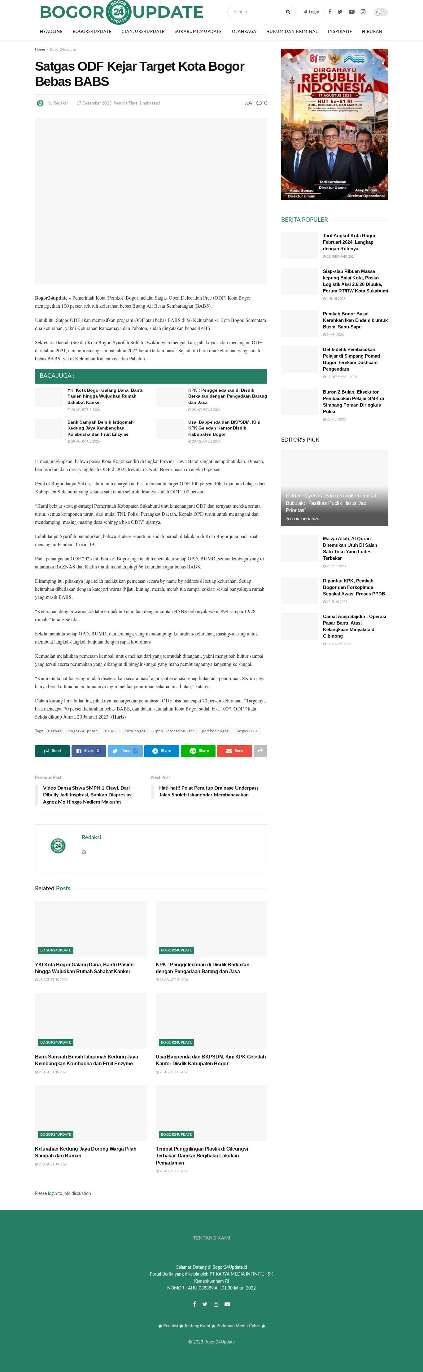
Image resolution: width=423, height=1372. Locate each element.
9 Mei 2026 (335, 334)
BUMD (111, 731)
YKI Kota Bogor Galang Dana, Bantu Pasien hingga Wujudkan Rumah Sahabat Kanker (106, 396)
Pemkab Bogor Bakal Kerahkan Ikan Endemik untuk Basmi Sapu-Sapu (355, 320)
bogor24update (83, 731)
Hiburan (372, 32)
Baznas (54, 731)
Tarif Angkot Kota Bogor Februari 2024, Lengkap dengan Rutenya (349, 242)
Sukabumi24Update (198, 32)
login (52, 1194)
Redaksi (61, 103)
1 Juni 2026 (335, 299)
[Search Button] (289, 12)
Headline (51, 32)
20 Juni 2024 (336, 602)
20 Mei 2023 (336, 419)
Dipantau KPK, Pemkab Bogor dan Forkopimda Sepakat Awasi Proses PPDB (354, 587)
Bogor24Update (219, 1342)
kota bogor (135, 731)
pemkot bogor (215, 731)
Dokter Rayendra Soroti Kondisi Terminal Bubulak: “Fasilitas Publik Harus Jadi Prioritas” (331, 503)
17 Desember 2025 (94, 103)
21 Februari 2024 (340, 256)
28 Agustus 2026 (85, 410)
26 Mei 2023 (336, 566)
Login (313, 12)
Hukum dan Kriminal (292, 32)
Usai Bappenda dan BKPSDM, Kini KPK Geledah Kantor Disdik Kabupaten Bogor (224, 428)
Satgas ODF (247, 731)
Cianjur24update (143, 32)
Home (40, 49)
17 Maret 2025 (338, 644)
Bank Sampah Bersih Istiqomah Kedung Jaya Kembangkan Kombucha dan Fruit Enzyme (101, 428)
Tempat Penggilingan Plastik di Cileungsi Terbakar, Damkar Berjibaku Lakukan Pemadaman (202, 1155)
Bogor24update (92, 32)
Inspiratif (340, 32)
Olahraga (244, 32)
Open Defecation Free (174, 731)
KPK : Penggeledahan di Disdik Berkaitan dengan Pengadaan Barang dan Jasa (227, 396)
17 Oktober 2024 (304, 519)
